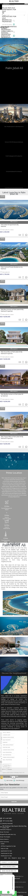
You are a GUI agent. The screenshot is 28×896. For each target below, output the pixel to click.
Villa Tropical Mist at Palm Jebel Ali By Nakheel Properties (12, 437)
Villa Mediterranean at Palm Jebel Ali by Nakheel (12, 395)
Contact (5, 771)
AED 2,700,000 (4, 274)
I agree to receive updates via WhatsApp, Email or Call (13, 772)
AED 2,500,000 (4, 232)
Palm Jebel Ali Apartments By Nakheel (10, 225)
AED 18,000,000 (5, 317)
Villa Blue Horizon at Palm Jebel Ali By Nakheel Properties (12, 310)
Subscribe (14, 801)
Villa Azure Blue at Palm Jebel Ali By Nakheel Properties (11, 352)
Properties (6, 4)
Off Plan (2, 196)
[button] (2, 50)
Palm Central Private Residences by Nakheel (12, 268)
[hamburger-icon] (26, 4)
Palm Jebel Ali (14, 221)
